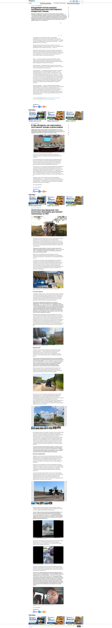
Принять (78, 626)
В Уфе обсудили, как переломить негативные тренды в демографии (45, 3)
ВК (73, 1)
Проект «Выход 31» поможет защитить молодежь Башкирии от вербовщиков (73, 3)
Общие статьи (33, 5)
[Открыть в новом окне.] (35, 107)
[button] (65, 416)
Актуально (33, 123)
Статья (30, 3)
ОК (76, 1)
